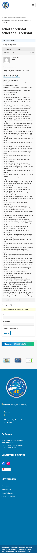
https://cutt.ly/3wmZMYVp (11, 77)
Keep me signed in (11, 328)
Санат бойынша (7, 493)
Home (4, 18)
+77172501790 (10, 448)
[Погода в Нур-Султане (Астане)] (14, 405)
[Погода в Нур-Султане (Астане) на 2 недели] (15, 421)
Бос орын (5, 486)
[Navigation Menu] (33, 5)
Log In (6, 333)
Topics (9, 18)
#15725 (32, 53)
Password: (6, 322)
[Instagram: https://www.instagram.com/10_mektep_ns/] (8, 463)
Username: (7, 315)
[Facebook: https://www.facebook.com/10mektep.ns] (3, 463)
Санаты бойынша (8, 497)
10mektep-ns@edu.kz (15, 445)
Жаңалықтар (6, 489)
